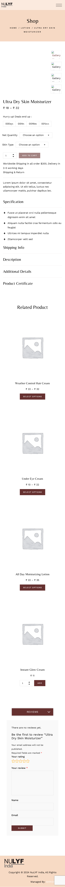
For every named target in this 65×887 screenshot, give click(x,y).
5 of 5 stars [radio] (28, 761)
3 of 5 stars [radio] (20, 761)
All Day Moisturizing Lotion (32, 574)
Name (14, 800)
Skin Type (7, 144)
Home (13, 28)
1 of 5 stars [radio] (13, 761)
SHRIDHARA (53, 881)
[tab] (32, 202)
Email (14, 815)
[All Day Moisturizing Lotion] (32, 538)
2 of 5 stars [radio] (17, 761)
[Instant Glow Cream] (32, 633)
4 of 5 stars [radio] (24, 761)
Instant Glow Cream (32, 669)
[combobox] (36, 135)
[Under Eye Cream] (32, 442)
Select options (32, 396)
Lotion (25, 28)
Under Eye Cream (32, 478)
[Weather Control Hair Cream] (32, 347)
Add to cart (29, 155)
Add (39, 683)
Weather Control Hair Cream (32, 383)
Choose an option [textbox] (33, 135)
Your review (19, 768)
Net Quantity (9, 135)
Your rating (18, 756)
